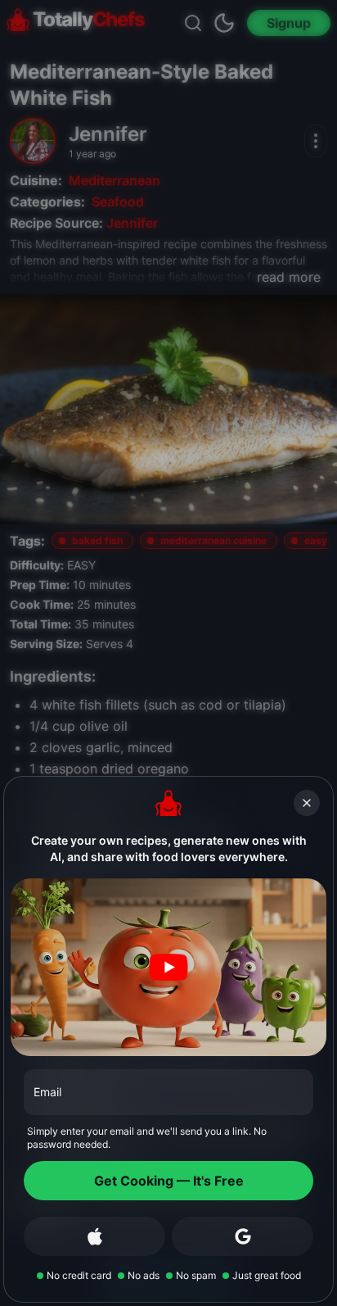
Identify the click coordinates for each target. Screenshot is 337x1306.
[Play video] (168, 967)
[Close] (307, 803)
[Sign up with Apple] (94, 1236)
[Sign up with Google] (242, 1236)
